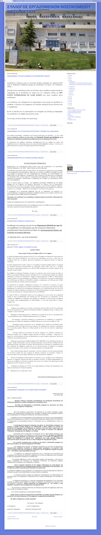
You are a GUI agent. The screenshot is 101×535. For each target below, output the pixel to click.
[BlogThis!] (51, 125)
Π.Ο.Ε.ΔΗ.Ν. (70, 115)
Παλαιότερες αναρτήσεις (58, 516)
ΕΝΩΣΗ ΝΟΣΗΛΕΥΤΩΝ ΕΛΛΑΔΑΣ (74, 112)
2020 (69, 77)
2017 (69, 96)
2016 (69, 98)
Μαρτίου (71, 94)
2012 (69, 104)
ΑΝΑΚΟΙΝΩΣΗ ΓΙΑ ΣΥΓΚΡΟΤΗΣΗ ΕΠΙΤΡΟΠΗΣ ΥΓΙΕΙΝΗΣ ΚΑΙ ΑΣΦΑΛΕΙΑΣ (33, 131)
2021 (69, 75)
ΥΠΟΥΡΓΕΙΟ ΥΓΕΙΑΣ (72, 119)
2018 (69, 80)
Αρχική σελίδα (34, 516)
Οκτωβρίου (71, 88)
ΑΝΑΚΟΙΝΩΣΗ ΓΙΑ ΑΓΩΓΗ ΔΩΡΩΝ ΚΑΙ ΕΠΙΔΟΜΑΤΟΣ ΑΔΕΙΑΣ (28, 76)
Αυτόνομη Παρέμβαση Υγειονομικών (74, 111)
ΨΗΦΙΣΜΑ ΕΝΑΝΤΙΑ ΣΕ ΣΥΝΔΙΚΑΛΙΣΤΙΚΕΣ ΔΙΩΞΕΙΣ (25, 158)
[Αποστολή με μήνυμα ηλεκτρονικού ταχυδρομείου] (50, 125)
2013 (69, 103)
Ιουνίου (70, 91)
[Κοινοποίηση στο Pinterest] (55, 125)
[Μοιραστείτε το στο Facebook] (54, 125)
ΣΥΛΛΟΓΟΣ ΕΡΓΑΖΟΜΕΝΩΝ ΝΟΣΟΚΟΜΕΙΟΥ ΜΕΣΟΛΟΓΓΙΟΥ (80, 171)
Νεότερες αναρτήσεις (11, 516)
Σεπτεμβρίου (71, 90)
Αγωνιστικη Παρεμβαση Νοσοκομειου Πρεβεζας (76, 109)
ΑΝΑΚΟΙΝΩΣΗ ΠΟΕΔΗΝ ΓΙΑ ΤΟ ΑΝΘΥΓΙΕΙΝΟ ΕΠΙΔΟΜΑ (26, 390)
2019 (69, 78)
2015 (69, 100)
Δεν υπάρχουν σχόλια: (44, 125)
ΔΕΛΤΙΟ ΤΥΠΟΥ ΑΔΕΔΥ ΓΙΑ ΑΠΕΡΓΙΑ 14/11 (22, 247)
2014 (69, 101)
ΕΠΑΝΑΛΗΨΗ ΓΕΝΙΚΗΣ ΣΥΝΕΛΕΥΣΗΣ (20, 221)
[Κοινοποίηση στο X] (53, 125)
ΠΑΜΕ (69, 114)
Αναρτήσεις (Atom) (15, 518)
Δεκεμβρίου (71, 81)
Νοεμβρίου (71, 86)
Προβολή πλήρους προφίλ (72, 173)
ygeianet (69, 118)
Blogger (54, 526)
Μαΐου (70, 93)
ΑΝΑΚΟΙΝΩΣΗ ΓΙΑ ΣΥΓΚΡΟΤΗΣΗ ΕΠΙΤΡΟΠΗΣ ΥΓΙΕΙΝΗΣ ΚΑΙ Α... (81, 84)
